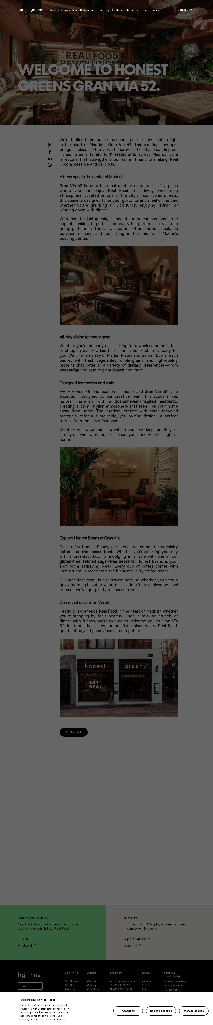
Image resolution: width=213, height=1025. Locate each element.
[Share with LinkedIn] (49, 158)
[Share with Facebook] (49, 151)
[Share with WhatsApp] (49, 164)
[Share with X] (49, 145)
